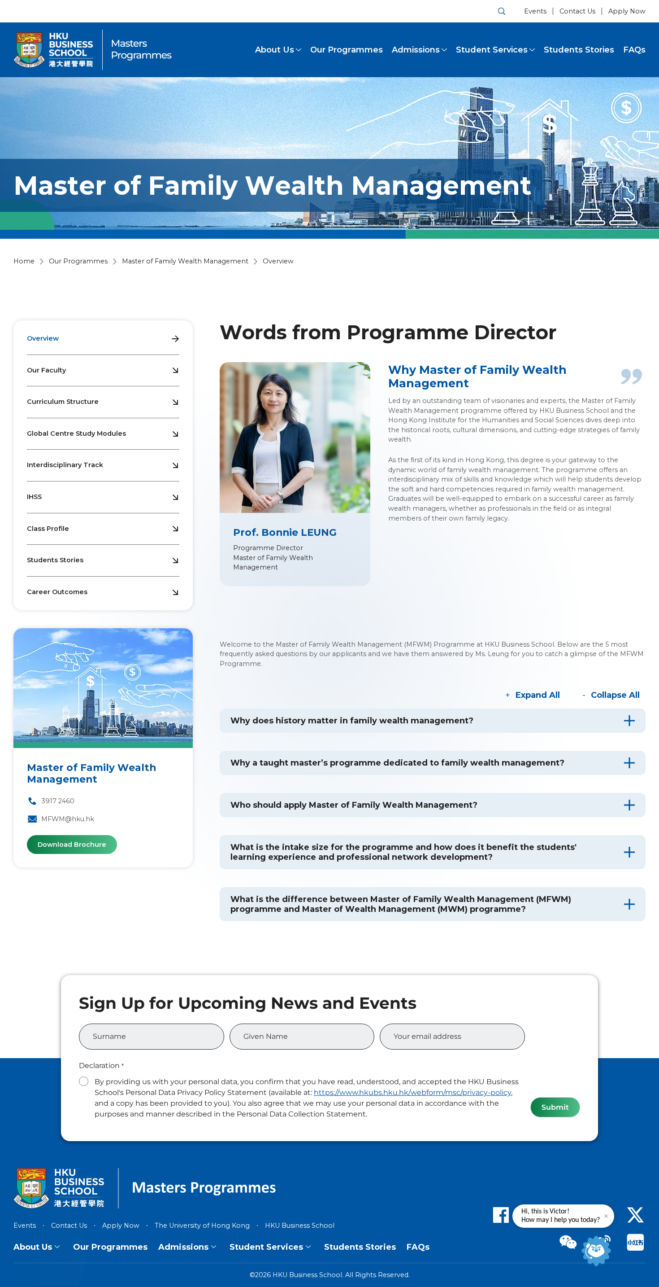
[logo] (53, 50)
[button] (433, 721)
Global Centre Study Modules (76, 433)
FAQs (634, 50)
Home (24, 261)
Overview (43, 338)
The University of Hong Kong (202, 1225)
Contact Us (577, 11)
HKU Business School (299, 1225)
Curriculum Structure (63, 402)
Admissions (416, 50)
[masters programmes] (142, 50)
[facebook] (501, 1214)
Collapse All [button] (615, 695)
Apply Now (627, 11)
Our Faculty (46, 370)
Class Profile (48, 529)
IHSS (34, 497)
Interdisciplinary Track (65, 465)
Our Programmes (346, 50)
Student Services (492, 50)
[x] (635, 1214)
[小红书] (635, 1242)
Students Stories (579, 50)
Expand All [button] (538, 695)
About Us (274, 50)
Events (535, 11)
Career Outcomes (57, 592)
